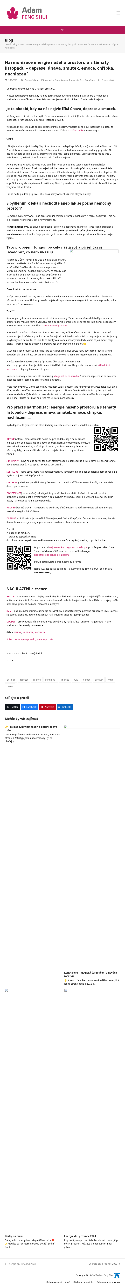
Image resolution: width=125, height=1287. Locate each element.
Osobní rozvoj (61, 80)
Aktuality (49, 80)
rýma (110, 679)
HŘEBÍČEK (28, 632)
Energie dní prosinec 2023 (103, 1263)
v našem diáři (75, 130)
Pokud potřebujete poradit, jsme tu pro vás (30, 639)
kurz (76, 679)
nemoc (86, 679)
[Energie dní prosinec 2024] (92, 1109)
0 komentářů (108, 80)
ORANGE (11, 518)
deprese (24, 679)
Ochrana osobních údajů (58, 1282)
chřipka (11, 679)
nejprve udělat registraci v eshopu (68, 547)
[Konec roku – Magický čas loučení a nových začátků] (92, 846)
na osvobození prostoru (55, 325)
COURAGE (12, 482)
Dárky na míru (14, 1236)
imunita (65, 679)
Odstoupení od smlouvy (108, 1282)
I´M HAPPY (13, 460)
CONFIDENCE (14, 493)
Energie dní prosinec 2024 (80, 1236)
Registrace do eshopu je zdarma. (52, 554)
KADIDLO (40, 632)
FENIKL (17, 632)
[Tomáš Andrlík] (117, 1275)
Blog (15, 44)
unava (10, 686)
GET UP (11, 438)
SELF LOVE (12, 471)
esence (37, 679)
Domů (8, 44)
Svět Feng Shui (87, 80)
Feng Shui (50, 679)
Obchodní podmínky (83, 1282)
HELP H (11, 507)
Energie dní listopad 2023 (20, 1263)
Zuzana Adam (31, 80)
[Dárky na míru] (33, 1109)
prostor (99, 679)
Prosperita (74, 80)
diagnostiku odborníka (66, 376)
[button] (118, 13)
